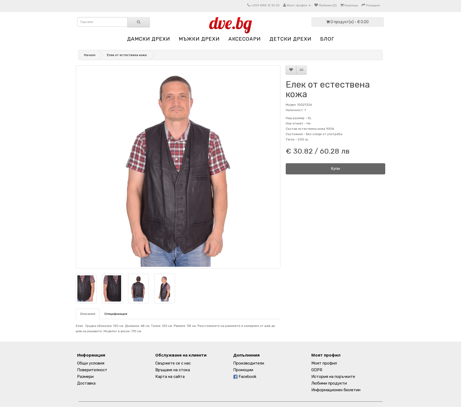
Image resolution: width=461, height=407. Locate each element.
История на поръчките (333, 376)
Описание (87, 314)
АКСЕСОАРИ (244, 39)
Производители (248, 363)
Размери (85, 376)
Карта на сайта (170, 376)
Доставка (86, 383)
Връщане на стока (172, 369)
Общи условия (90, 363)
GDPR (316, 369)
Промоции (243, 369)
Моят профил (324, 363)
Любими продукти (329, 383)
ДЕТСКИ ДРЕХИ (290, 39)
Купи (335, 168)
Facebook (246, 376)
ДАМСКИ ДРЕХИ (148, 39)
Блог (327, 39)
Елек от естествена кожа (127, 55)
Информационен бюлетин (335, 390)
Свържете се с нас (173, 363)
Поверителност (92, 369)
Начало (90, 55)
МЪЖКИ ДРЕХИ (199, 39)
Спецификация (115, 314)
